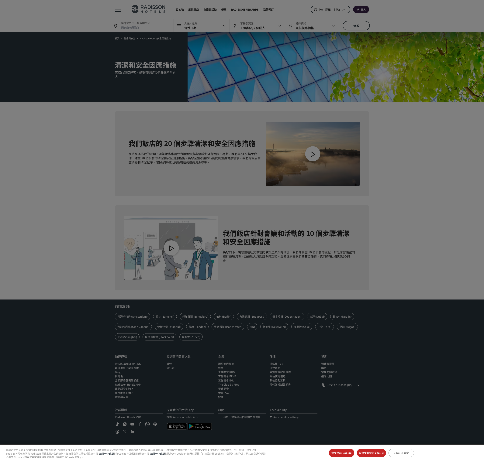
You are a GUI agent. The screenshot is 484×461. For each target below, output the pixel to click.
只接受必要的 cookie (371, 453)
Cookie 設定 (401, 453)
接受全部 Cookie (341, 453)
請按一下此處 (106, 453)
